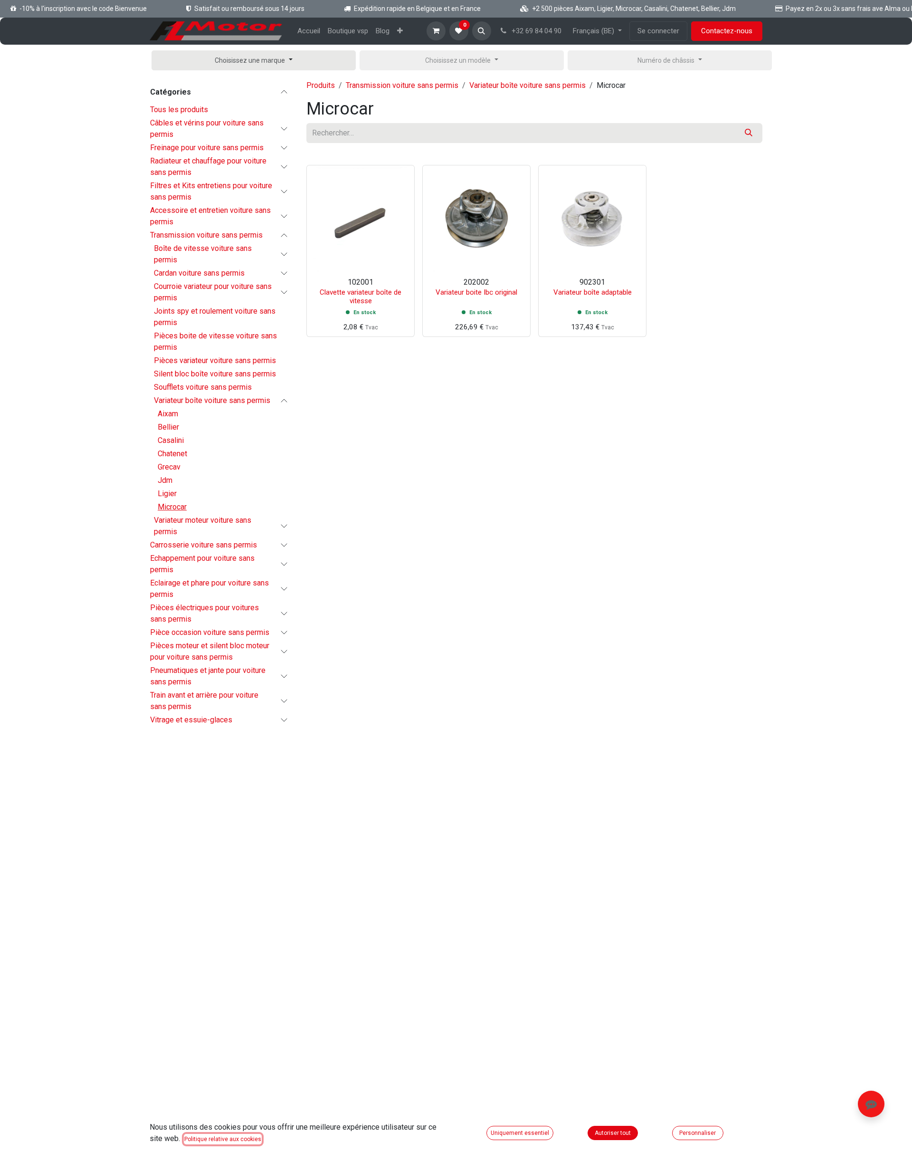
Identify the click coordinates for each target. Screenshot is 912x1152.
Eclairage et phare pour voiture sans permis (209, 588)
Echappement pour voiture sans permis (202, 564)
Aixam (168, 413)
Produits (320, 85)
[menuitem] (309, 31)
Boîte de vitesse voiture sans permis (203, 254)
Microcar (172, 506)
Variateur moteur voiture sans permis (202, 526)
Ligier (167, 493)
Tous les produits (179, 109)
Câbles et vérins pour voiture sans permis (207, 128)
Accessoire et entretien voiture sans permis (210, 216)
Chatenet (172, 453)
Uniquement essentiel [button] (520, 1133)
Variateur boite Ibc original (476, 292)
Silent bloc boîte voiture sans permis (215, 373)
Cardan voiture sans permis (199, 273)
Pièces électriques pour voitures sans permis (204, 613)
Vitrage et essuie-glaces (191, 719)
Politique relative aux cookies (222, 1139)
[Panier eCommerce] (436, 30)
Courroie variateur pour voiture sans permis (213, 292)
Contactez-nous (726, 31)
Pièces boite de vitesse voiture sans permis (215, 341)
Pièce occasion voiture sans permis (209, 632)
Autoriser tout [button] (613, 1133)
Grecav (169, 466)
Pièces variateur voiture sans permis (215, 360)
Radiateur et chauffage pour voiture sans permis (208, 166)
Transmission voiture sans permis (206, 235)
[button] (481, 30)
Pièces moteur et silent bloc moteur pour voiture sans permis (209, 651)
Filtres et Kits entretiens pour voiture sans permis (211, 191)
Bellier (168, 427)
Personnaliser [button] (697, 1133)
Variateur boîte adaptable (592, 292)
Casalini (171, 440)
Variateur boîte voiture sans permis (212, 400)
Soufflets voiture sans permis (203, 387)
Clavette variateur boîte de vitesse (360, 296)
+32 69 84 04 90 (535, 31)
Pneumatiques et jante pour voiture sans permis (208, 676)
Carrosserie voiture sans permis (203, 544)
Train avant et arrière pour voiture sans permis (204, 701)
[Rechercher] (748, 133)
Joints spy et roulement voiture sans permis (215, 317)
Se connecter (658, 31)
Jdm (165, 480)
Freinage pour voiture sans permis (207, 147)
